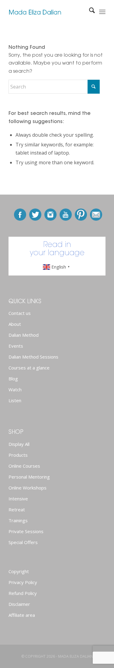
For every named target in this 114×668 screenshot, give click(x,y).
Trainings (18, 520)
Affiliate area (22, 615)
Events (16, 346)
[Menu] (102, 12)
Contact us (20, 313)
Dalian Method (24, 335)
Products (18, 455)
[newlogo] (47, 12)
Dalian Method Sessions (33, 357)
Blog (13, 379)
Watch (15, 389)
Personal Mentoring (29, 477)
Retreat (17, 509)
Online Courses (24, 466)
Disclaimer (19, 604)
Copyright (19, 571)
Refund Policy (23, 593)
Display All (19, 444)
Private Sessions (26, 531)
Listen (15, 400)
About (15, 324)
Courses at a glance (29, 368)
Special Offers (23, 542)
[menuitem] (89, 12)
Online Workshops (28, 488)
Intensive (18, 499)
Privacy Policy (23, 582)
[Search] (89, 12)
